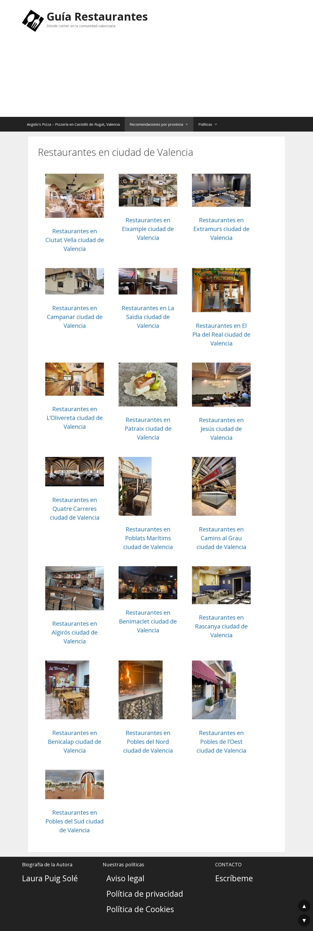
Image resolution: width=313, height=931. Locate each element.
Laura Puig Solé (50, 878)
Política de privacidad (144, 893)
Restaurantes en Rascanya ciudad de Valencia (221, 626)
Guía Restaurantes (97, 16)
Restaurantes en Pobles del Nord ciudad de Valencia (148, 741)
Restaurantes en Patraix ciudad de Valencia (148, 428)
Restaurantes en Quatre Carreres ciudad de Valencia (75, 508)
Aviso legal (125, 878)
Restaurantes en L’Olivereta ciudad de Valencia (75, 417)
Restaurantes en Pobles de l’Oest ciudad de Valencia (221, 741)
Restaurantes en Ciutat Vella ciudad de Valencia (74, 240)
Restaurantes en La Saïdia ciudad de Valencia (148, 317)
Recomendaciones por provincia (156, 124)
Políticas (205, 124)
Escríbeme (234, 878)
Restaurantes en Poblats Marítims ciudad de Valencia (148, 538)
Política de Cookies (140, 909)
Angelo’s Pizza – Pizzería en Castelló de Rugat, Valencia (73, 124)
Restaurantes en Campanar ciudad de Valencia (74, 317)
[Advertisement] (156, 80)
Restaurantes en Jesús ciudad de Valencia (221, 428)
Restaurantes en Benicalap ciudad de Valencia (74, 741)
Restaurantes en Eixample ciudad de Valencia (148, 229)
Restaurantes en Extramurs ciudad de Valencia (221, 229)
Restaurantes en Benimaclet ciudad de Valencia (148, 621)
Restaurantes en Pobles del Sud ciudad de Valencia (74, 821)
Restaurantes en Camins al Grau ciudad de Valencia (221, 538)
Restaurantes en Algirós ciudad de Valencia (75, 632)
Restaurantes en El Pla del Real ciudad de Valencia (221, 334)
